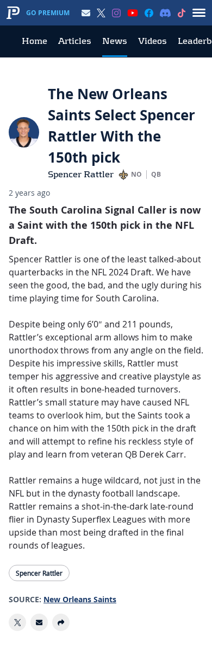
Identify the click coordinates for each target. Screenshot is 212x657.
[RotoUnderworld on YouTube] (132, 13)
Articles (74, 41)
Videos (152, 41)
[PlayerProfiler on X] (101, 13)
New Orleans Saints (79, 599)
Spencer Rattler (81, 174)
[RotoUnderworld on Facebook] (149, 13)
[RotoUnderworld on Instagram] (116, 13)
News (114, 41)
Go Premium (48, 12)
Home (34, 41)
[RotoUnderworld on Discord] (165, 13)
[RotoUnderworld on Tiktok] (181, 13)
